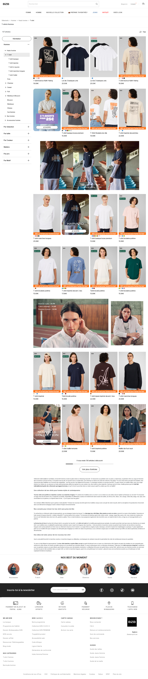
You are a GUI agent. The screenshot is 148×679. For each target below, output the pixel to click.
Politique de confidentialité (60, 674)
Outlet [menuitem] (105, 12)
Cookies (92, 674)
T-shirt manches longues (42, 238)
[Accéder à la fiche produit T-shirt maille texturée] (75, 424)
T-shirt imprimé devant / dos (72, 291)
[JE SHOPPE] (47, 110)
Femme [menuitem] (28, 12)
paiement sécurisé (86, 608)
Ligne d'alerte (37, 646)
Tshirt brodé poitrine (97, 291)
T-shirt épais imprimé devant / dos (102, 396)
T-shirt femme (8, 657)
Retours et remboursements (100, 630)
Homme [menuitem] (39, 12)
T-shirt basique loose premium (73, 133)
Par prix (7, 154)
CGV (46, 674)
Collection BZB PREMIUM (41, 630)
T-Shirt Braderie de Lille (98, 133)
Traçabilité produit (38, 634)
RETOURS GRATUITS (62, 608)
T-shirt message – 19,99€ (47, 306)
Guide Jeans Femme (97, 657)
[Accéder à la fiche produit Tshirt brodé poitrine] (103, 266)
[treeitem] (11, 51)
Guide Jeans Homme (97, 653)
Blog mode (7, 646)
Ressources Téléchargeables (13, 642)
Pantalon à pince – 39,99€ (47, 309)
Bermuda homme (9, 665)
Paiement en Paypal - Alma (16, 608)
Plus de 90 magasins (109, 608)
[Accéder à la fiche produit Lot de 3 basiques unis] (75, 56)
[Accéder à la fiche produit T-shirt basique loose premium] (75, 109)
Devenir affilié (8, 638)
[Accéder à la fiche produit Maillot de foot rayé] (132, 424)
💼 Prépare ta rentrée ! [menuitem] (78, 12)
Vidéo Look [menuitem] (117, 12)
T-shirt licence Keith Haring (43, 81)
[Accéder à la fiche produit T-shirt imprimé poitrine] (103, 424)
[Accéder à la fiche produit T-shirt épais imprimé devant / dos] (103, 372)
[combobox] (63, 4)
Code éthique (37, 642)
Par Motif (7, 160)
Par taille (7, 134)
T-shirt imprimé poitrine (98, 448)
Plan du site (117, 674)
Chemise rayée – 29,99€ (46, 304)
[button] (58, 39)
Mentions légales (80, 674)
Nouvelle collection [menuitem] (55, 12)
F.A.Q (92, 626)
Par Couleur (8, 140)
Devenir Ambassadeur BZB (13, 630)
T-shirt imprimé (38, 396)
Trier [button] (144, 32)
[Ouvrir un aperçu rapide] (58, 38)
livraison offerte (39, 608)
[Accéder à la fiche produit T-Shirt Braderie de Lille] (103, 109)
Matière (7, 147)
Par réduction (9, 127)
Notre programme (38, 622)
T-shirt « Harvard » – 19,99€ (90, 184)
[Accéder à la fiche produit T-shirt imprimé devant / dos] (75, 266)
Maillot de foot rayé (126, 448)
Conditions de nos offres (32, 674)
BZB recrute (7, 634)
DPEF (108, 674)
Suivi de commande (97, 634)
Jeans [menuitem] (95, 12)
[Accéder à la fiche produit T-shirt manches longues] (47, 214)
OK (83, 590)
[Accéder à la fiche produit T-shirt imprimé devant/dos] (132, 109)
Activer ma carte (67, 630)
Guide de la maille (96, 661)
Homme (7, 44)
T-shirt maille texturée (69, 448)
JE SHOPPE (47, 127)
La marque (7, 622)
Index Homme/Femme (40, 654)
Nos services (94, 638)
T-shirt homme (8, 661)
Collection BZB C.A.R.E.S (41, 626)
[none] (17, 51)
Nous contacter (95, 622)
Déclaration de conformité (41, 650)
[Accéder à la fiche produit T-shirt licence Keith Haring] (47, 56)
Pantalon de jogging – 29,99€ (91, 187)
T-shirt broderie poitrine (127, 238)
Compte (133, 4)
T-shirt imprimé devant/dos (128, 133)
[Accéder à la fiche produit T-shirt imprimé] (47, 372)
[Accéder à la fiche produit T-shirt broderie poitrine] (132, 214)
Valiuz (100, 674)
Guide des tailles (96, 649)
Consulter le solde (67, 626)
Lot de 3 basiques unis (70, 81)
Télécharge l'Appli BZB (132, 608)
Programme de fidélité (11, 626)
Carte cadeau (66, 622)
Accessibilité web (38, 638)
